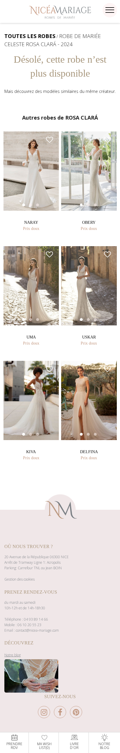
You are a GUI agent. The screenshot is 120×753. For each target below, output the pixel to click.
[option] (31, 171)
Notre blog (12, 655)
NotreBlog (104, 745)
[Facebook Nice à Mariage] (61, 713)
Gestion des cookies (19, 579)
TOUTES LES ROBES (29, 36)
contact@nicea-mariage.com (37, 630)
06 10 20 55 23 (29, 624)
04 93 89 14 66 (36, 619)
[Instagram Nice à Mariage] (45, 713)
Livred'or (74, 745)
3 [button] (43, 210)
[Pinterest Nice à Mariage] (76, 713)
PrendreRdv (14, 745)
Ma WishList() (44, 745)
